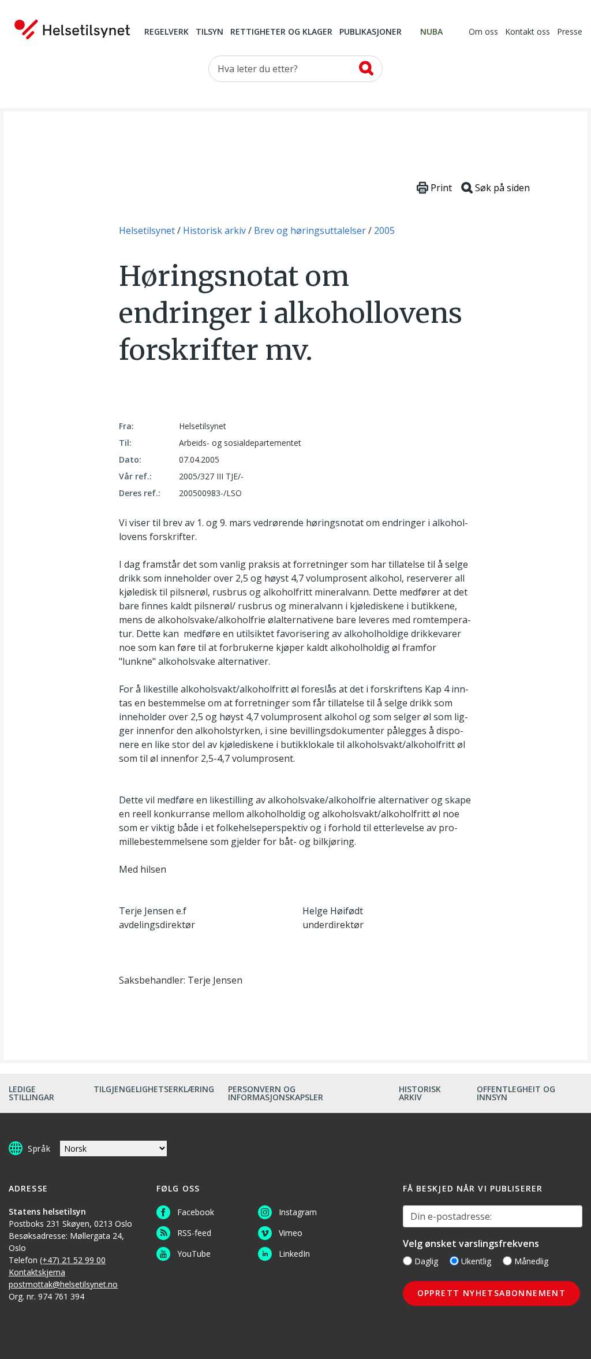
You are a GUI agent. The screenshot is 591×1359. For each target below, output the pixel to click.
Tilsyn (209, 32)
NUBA (431, 32)
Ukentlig (476, 1261)
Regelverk (166, 32)
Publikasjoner (370, 32)
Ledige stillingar (31, 1093)
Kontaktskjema (37, 1272)
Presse (569, 32)
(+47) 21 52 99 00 (73, 1259)
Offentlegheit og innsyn (516, 1093)
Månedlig (531, 1261)
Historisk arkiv (420, 1093)
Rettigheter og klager (281, 32)
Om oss (483, 32)
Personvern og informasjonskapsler (275, 1093)
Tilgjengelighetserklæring (153, 1089)
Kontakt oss (527, 32)
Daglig (426, 1261)
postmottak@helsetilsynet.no (63, 1284)
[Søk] (366, 68)
